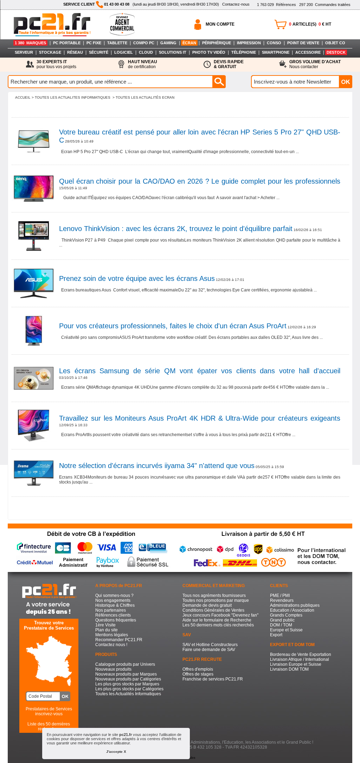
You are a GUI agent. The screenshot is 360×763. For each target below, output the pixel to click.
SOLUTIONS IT (172, 52)
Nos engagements (112, 600)
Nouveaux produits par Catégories (128, 679)
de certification (142, 64)
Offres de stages (197, 674)
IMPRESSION (249, 43)
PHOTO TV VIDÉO (208, 52)
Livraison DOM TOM (289, 669)
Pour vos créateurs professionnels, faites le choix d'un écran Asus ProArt (173, 326)
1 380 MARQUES (30, 43)
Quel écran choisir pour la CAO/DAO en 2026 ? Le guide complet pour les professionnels (199, 181)
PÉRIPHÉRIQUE (216, 43)
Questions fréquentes (115, 620)
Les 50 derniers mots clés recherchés (218, 625)
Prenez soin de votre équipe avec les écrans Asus (137, 278)
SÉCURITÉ (98, 52)
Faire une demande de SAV (208, 649)
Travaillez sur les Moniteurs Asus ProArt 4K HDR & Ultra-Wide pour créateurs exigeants (199, 418)
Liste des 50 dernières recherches (48, 726)
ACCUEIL (23, 97)
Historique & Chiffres (115, 605)
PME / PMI (280, 595)
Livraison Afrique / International (299, 659)
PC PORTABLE (67, 43)
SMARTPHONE (275, 52)
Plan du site (106, 629)
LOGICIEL (123, 52)
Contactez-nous (236, 4)
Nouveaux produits (113, 669)
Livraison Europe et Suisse (295, 664)
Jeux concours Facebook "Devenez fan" (220, 615)
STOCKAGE (50, 52)
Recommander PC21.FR (118, 639)
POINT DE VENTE (303, 43)
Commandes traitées (325, 4)
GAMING (168, 43)
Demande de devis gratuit (207, 605)
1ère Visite (105, 625)
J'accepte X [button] (116, 752)
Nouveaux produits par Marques (126, 674)
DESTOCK (336, 52)
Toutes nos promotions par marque (215, 600)
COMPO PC (143, 43)
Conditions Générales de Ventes (213, 610)
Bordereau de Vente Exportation (300, 654)
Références (276, 4)
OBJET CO (335, 43)
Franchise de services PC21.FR (212, 679)
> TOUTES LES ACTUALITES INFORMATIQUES (71, 97)
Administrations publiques (295, 605)
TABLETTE (117, 43)
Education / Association (292, 610)
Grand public (282, 620)
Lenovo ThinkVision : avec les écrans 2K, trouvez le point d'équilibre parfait (175, 228)
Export (276, 634)
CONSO (274, 43)
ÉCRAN (189, 43)
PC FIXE (93, 43)
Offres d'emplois (197, 669)
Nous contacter (315, 64)
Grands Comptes (286, 615)
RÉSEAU (75, 52)
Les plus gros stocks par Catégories (129, 688)
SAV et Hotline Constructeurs (210, 644)
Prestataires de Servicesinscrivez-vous (49, 711)
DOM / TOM (281, 625)
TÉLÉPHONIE (243, 52)
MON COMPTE (220, 24)
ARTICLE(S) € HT (310, 24)
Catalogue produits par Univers (125, 664)
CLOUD (146, 52)
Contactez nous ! (111, 644)
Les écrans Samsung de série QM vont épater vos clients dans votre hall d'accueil (199, 371)
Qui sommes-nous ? (114, 595)
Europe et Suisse (286, 629)
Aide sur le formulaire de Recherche (216, 620)
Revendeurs (282, 600)
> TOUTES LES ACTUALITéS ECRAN (143, 97)
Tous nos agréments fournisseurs (214, 595)
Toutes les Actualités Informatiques (128, 693)
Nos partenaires (110, 610)
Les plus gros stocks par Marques (127, 684)
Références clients (113, 615)
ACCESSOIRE (308, 52)
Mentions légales (111, 634)
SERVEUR (24, 52)
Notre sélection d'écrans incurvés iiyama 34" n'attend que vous (157, 465)
